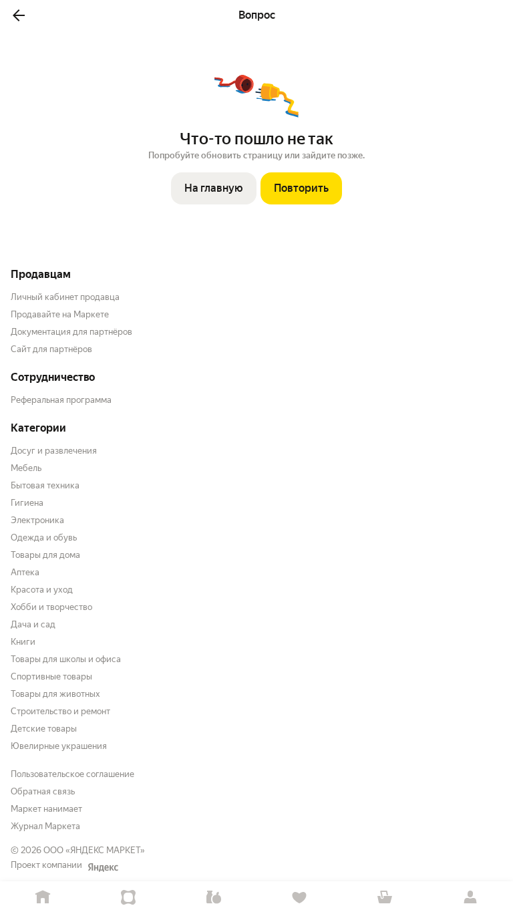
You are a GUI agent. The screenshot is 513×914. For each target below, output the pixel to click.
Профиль (470, 897)
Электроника (37, 520)
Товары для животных (55, 694)
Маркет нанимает (46, 809)
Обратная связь (43, 791)
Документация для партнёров (71, 332)
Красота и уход (42, 590)
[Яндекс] (103, 867)
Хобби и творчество (51, 607)
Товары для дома (45, 555)
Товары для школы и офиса (66, 659)
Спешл (128, 897)
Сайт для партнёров (51, 349)
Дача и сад (33, 624)
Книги (23, 642)
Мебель (26, 468)
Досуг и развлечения (54, 451)
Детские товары (44, 729)
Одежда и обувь (44, 537)
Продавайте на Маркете (60, 314)
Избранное (299, 897)
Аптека (25, 572)
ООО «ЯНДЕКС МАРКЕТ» (94, 850)
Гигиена (27, 503)
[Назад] (19, 15)
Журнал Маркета (45, 826)
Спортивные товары (51, 676)
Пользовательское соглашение (72, 774)
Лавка (213, 897)
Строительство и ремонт (60, 711)
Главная (43, 897)
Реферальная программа (61, 400)
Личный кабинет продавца (65, 297)
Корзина (385, 897)
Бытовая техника (45, 485)
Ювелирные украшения (59, 746)
